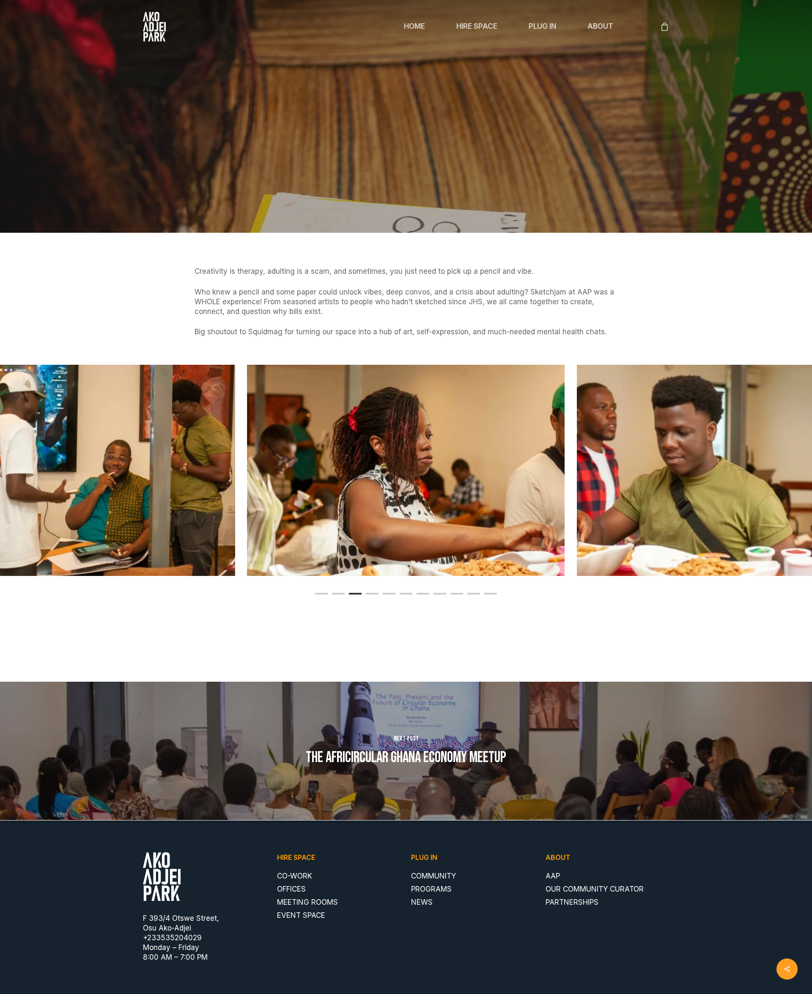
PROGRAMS (431, 889)
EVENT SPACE (301, 915)
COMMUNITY (433, 876)
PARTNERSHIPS (572, 902)
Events (405, 181)
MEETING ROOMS (307, 902)
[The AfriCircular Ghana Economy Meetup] (406, 751)
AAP (553, 876)
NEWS (422, 902)
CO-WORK (294, 876)
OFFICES (291, 889)
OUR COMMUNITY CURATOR (595, 889)
